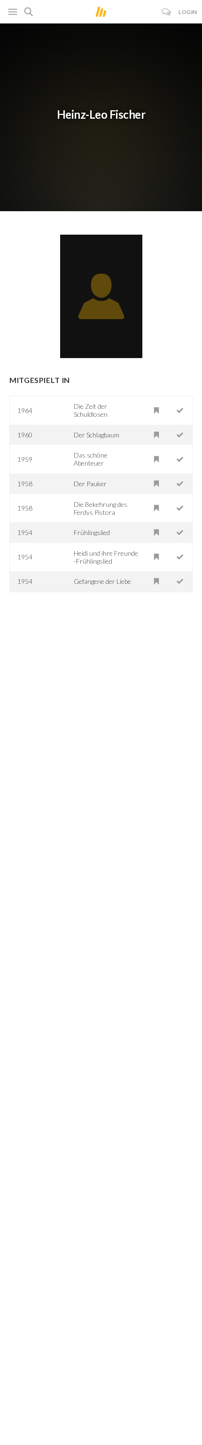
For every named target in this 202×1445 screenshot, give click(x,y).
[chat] (166, 12)
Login (188, 12)
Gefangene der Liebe (102, 581)
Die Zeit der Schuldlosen (91, 410)
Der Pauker (90, 484)
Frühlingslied (92, 532)
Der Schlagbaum (96, 435)
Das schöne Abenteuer (91, 459)
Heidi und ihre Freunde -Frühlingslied (106, 557)
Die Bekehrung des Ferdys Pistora (100, 508)
